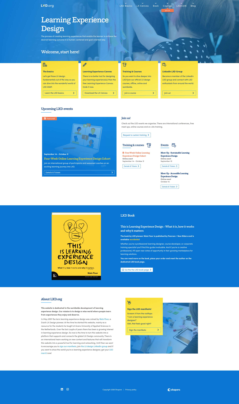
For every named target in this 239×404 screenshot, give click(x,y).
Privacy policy (130, 389)
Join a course (130, 92)
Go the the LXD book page (137, 269)
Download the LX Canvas (96, 92)
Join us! (167, 92)
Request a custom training (135, 135)
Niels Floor (104, 319)
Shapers (118, 389)
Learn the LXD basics (54, 92)
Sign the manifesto (137, 329)
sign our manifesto (68, 346)
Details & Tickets (53, 172)
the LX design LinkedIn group (94, 346)
